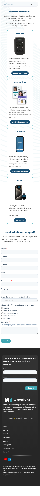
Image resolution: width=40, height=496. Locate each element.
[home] (9, 4)
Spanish (10, 418)
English (32, 418)
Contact (6, 452)
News (5, 426)
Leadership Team (9, 448)
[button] (35, 4)
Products (6, 434)
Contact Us (20, 220)
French (25, 418)
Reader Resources (20, 73)
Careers (6, 430)
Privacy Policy (7, 445)
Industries (6, 437)
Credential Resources (20, 122)
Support (6, 441)
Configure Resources (20, 171)
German (18, 418)
